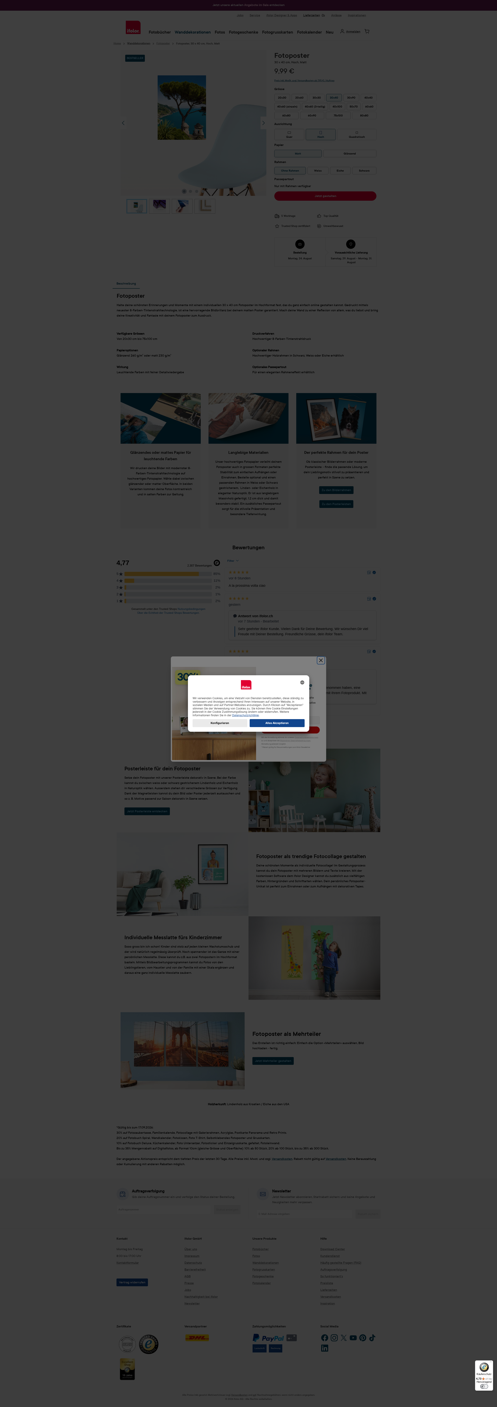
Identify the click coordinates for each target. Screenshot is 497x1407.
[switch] (484, 1386)
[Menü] (490, 1362)
